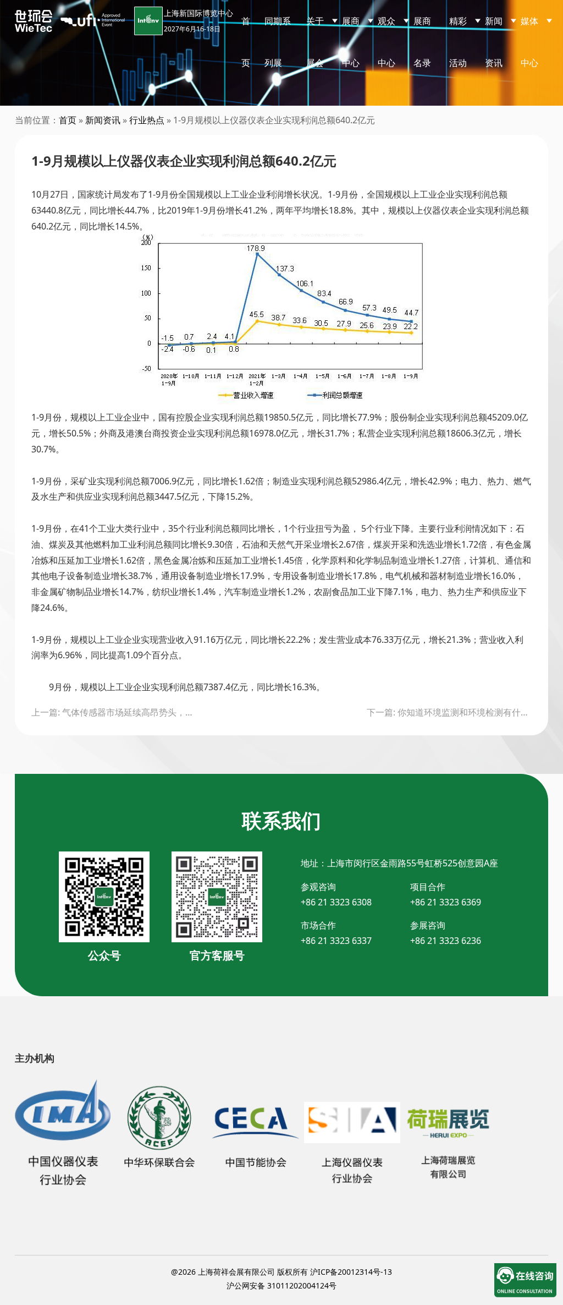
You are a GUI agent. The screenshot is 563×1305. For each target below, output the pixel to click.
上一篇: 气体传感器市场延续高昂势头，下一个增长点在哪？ (113, 712)
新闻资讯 (102, 120)
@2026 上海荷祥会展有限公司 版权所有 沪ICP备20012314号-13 (281, 1271)
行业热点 (146, 120)
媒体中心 (529, 42)
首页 (245, 42)
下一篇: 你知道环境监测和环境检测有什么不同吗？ (449, 712)
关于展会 (315, 42)
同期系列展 (277, 42)
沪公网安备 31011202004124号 (281, 1285)
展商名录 (422, 42)
